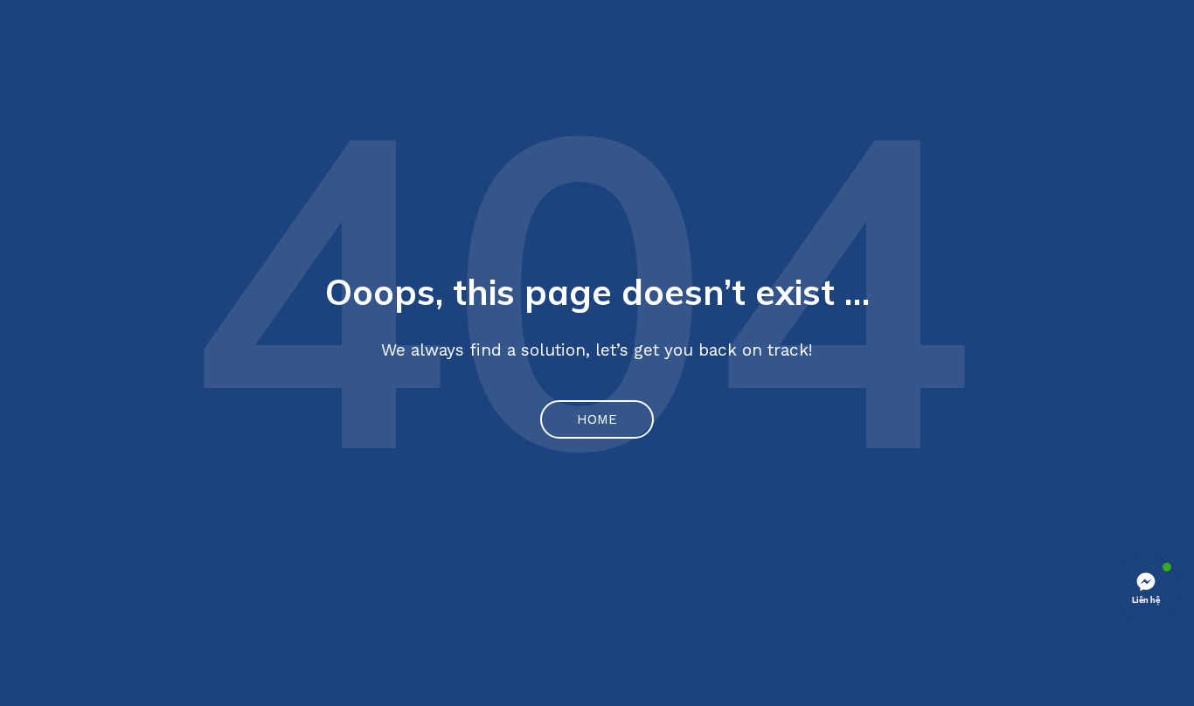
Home (597, 419)
